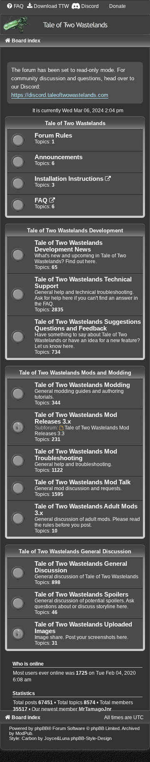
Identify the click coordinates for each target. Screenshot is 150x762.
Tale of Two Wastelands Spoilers (81, 594)
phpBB (41, 728)
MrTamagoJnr (95, 709)
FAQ (42, 200)
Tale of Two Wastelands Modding (82, 385)
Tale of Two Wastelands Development (75, 230)
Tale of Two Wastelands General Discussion (75, 551)
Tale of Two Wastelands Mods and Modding (75, 373)
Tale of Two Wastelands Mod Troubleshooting (76, 454)
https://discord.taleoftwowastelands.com (59, 95)
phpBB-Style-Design (91, 738)
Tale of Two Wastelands (75, 123)
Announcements (58, 157)
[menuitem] (14, 6)
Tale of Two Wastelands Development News (68, 246)
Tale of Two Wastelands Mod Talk (82, 482)
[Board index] (75, 18)
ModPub (23, 733)
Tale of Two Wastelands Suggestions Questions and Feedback (88, 325)
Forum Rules (53, 135)
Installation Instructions (70, 178)
